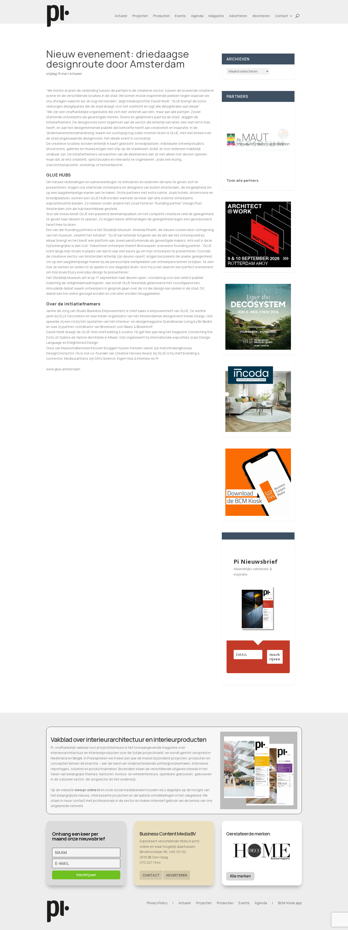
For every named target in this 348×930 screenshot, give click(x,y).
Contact (281, 16)
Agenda (197, 16)
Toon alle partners (243, 180)
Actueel (121, 16)
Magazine (216, 16)
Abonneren (261, 16)
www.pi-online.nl (87, 790)
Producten (161, 16)
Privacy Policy (157, 903)
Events (180, 16)
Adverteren (238, 16)
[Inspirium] (258, 140)
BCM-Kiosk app (290, 903)
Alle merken (240, 876)
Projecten (140, 16)
